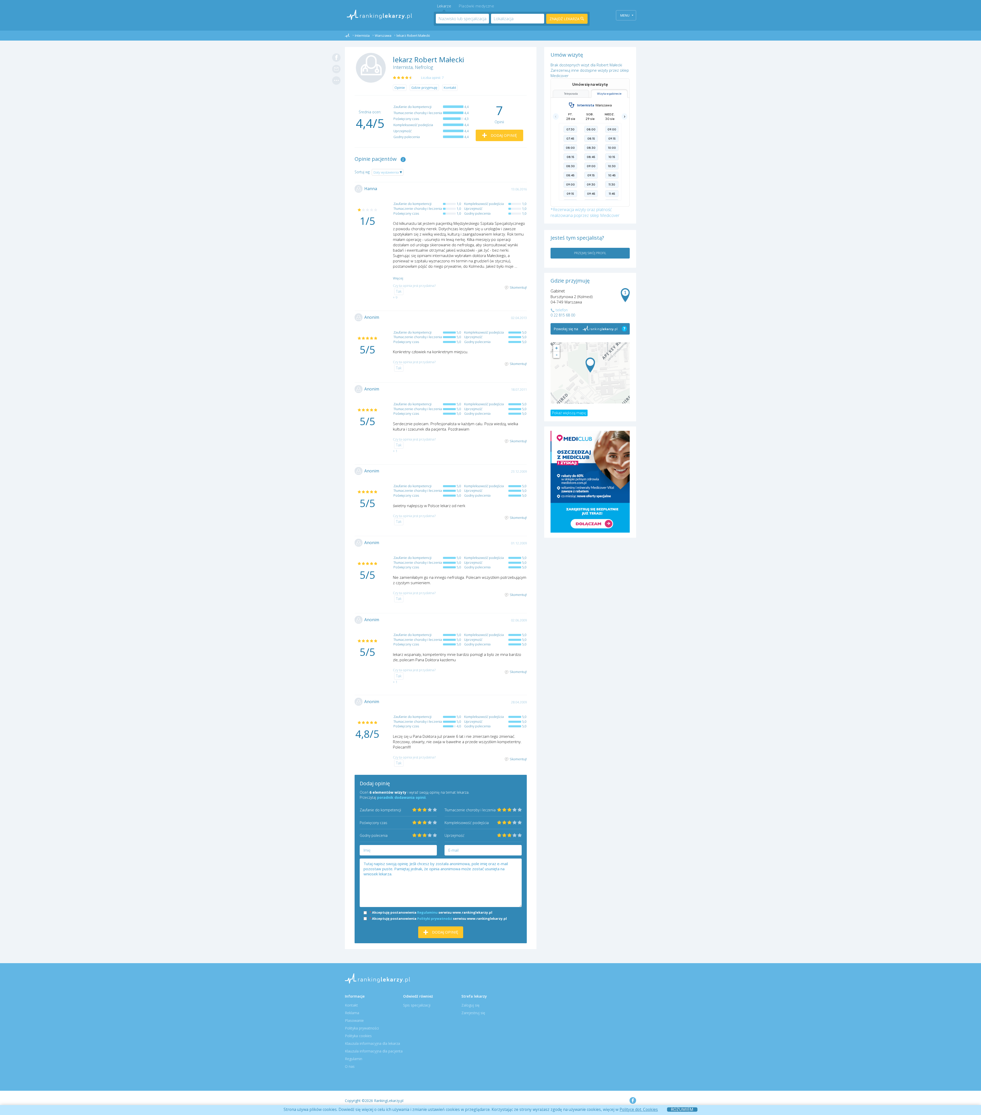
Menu (624, 15)
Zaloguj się (470, 1005)
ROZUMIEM (682, 1109)
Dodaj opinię (503, 135)
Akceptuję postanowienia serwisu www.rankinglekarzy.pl (430, 912)
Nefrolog (424, 67)
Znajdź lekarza (565, 18)
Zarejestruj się (473, 1012)
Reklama (352, 1012)
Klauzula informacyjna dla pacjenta (374, 1051)
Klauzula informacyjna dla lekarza (372, 1043)
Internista (403, 67)
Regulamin (353, 1058)
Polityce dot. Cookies (639, 1109)
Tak (399, 291)
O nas (350, 1066)
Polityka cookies (358, 1035)
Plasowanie (354, 1020)
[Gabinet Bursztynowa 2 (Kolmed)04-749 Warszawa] (590, 365)
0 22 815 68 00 (563, 315)
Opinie (399, 87)
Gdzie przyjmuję (424, 87)
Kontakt (450, 87)
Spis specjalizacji (416, 1005)
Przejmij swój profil (590, 253)
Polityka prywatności (362, 1028)
